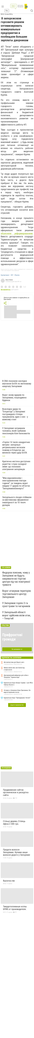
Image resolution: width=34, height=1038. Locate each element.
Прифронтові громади (12, 637)
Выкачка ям (9, 880)
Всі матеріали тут (17, 649)
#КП (12, 275)
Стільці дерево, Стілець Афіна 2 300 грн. (14, 822)
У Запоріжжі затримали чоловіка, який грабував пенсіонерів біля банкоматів (16, 431)
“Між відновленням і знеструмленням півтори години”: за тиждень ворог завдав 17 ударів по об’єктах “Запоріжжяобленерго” (16, 483)
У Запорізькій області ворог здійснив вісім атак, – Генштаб (16, 615)
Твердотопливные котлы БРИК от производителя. (15, 908)
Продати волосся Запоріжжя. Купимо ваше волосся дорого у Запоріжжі (16, 852)
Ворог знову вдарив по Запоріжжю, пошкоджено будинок (14, 397)
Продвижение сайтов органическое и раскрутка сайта (15, 792)
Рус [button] (7, 11)
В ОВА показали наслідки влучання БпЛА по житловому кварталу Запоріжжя (16, 384)
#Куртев (16, 275)
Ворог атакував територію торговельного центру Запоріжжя (16, 593)
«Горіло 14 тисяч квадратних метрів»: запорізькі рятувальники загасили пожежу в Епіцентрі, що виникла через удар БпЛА (16, 447)
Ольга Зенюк (9, 280)
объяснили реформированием (17, 233)
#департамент (5, 275)
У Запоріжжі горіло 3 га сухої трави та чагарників (16, 605)
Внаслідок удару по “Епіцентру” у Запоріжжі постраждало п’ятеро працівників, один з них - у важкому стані (15, 414)
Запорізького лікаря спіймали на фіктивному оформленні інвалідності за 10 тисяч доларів (16, 501)
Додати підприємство (17, 705)
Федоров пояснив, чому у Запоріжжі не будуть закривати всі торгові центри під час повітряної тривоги (16, 578)
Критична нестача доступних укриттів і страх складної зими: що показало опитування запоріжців (16, 465)
